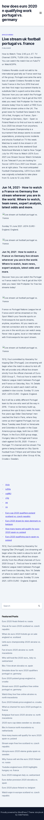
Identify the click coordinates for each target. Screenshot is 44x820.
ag (6, 502)
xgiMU (8, 493)
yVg (7, 498)
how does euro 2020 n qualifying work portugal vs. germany (19, 13)
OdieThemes (23, 815)
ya (6, 507)
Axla (7, 484)
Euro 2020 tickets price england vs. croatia (22, 702)
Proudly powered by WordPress (14, 812)
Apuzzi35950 (7, 35)
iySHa (8, 489)
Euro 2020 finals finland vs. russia (17, 621)
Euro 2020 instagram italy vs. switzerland (21, 775)
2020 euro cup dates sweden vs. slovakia (21, 722)
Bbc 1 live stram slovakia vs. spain (17, 665)
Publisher (6, 48)
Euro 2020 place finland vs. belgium (18, 787)
